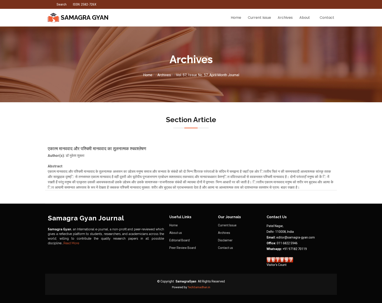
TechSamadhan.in (199, 287)
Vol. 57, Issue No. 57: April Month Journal (207, 75)
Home (236, 17)
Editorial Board (179, 240)
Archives (285, 17)
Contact (327, 17)
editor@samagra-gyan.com (295, 237)
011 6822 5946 (287, 243)
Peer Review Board (182, 247)
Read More (71, 243)
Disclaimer (225, 240)
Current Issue (259, 17)
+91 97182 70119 (295, 249)
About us (175, 232)
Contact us (225, 247)
